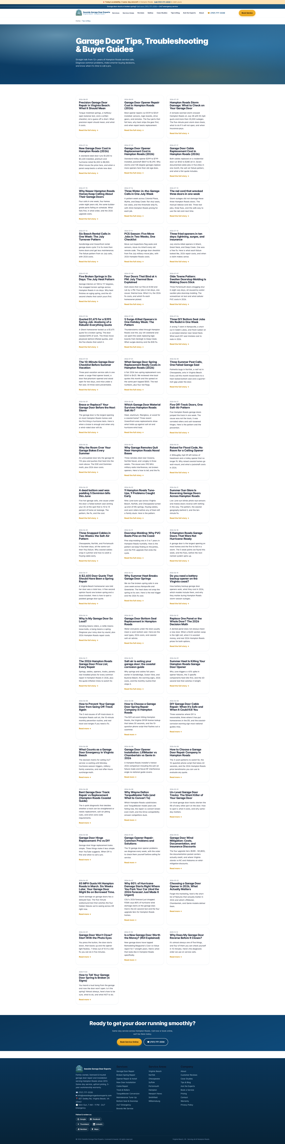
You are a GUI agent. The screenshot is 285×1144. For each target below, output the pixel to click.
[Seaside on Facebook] (235, 13)
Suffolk (152, 1082)
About (201, 13)
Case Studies (162, 13)
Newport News (155, 1094)
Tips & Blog (175, 13)
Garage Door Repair (125, 1071)
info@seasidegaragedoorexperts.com (95, 1095)
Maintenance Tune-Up (126, 1097)
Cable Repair (122, 1086)
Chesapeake (154, 1079)
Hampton (153, 1090)
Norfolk (152, 1075)
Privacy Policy (187, 1105)
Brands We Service (124, 1108)
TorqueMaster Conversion (127, 1094)
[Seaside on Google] (230, 13)
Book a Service (187, 1090)
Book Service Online (129, 1042)
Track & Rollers (123, 1090)
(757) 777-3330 (216, 13)
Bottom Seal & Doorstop (127, 1101)
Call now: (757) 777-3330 (147, 6)
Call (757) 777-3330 (162, 2)
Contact (184, 1097)
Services (115, 13)
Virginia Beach (155, 1071)
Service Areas (128, 13)
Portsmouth (154, 1086)
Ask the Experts (189, 13)
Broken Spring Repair (125, 1075)
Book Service (247, 13)
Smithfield (153, 1097)
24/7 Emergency (123, 1105)
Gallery (150, 13)
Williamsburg (154, 1101)
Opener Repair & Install (126, 1079)
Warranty (185, 1101)
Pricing (184, 1094)
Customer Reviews (189, 1075)
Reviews (140, 13)
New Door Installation (126, 1082)
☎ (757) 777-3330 (156, 1042)
